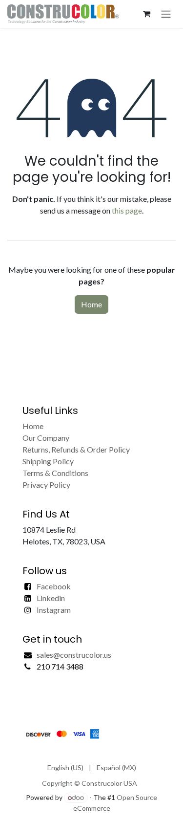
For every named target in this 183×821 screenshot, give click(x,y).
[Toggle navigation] (166, 14)
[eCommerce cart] (146, 13)
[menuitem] (65, 767)
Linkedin (51, 598)
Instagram (54, 609)
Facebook (54, 586)
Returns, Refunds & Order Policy (76, 449)
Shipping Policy (48, 461)
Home (91, 304)
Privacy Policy (46, 484)
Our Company (45, 437)
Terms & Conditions (55, 472)
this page (127, 210)
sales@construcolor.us (74, 654)
